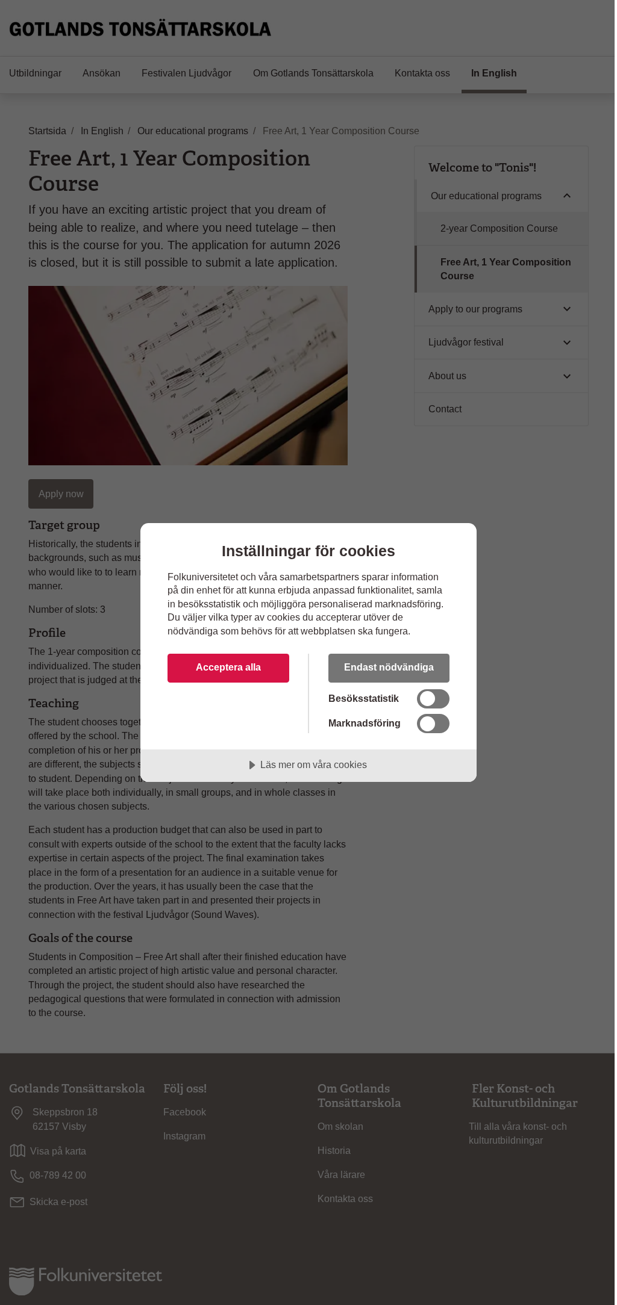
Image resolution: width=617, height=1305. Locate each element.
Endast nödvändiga (389, 667)
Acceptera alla (228, 667)
